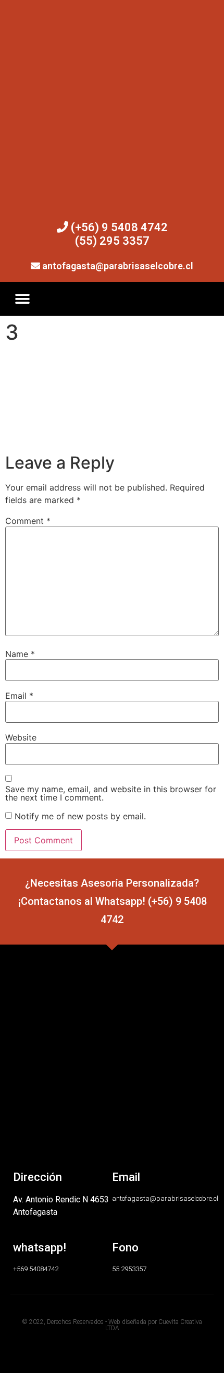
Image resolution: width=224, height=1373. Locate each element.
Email (19, 695)
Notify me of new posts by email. (80, 816)
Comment (28, 521)
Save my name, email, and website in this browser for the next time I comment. (110, 793)
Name (20, 654)
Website (20, 737)
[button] (22, 299)
